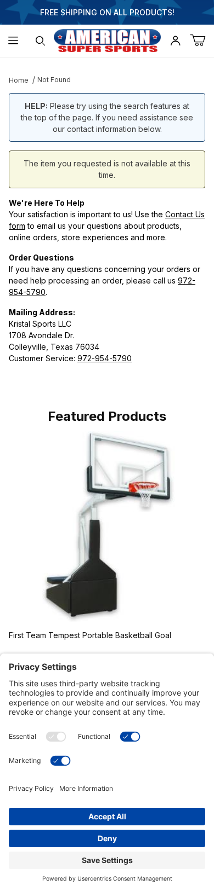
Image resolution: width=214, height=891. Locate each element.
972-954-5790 (104, 358)
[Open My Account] (175, 41)
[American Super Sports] (107, 39)
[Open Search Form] (40, 41)
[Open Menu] (13, 41)
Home (19, 80)
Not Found (54, 80)
